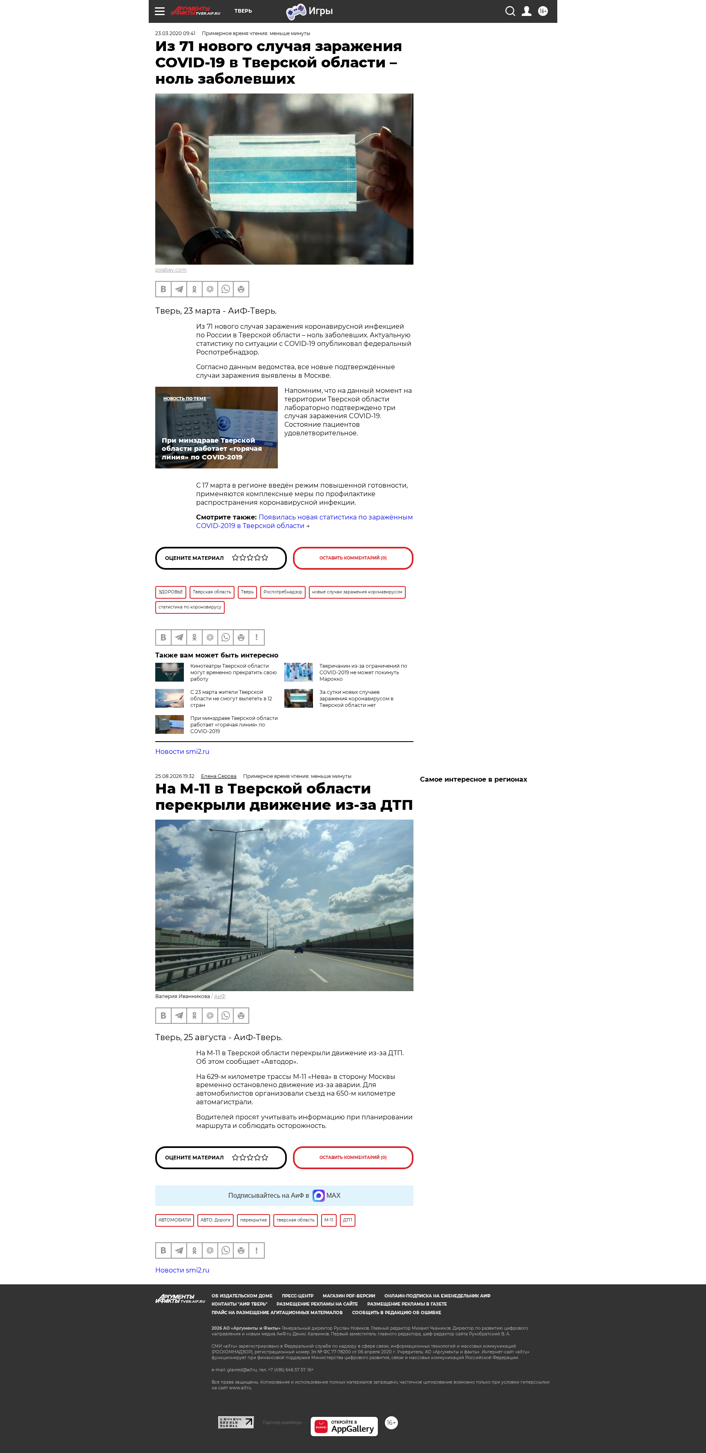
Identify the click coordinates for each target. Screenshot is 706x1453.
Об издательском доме (242, 1296)
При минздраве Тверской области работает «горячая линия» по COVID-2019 (234, 724)
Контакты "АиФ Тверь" (239, 1304)
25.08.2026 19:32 (174, 776)
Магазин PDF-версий (349, 1296)
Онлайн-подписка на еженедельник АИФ (437, 1296)
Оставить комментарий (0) (353, 558)
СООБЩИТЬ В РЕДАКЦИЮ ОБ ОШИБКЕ (396, 1312)
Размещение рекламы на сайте (317, 1304)
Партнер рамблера (282, 1422)
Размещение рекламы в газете (407, 1304)
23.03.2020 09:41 (175, 33)
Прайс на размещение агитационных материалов (277, 1312)
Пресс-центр (297, 1296)
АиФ (220, 996)
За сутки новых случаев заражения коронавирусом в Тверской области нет (356, 698)
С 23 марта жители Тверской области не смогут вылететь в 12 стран (231, 698)
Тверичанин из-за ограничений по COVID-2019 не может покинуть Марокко (363, 672)
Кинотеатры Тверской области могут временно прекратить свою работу (233, 672)
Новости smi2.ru (182, 751)
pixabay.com (171, 270)
